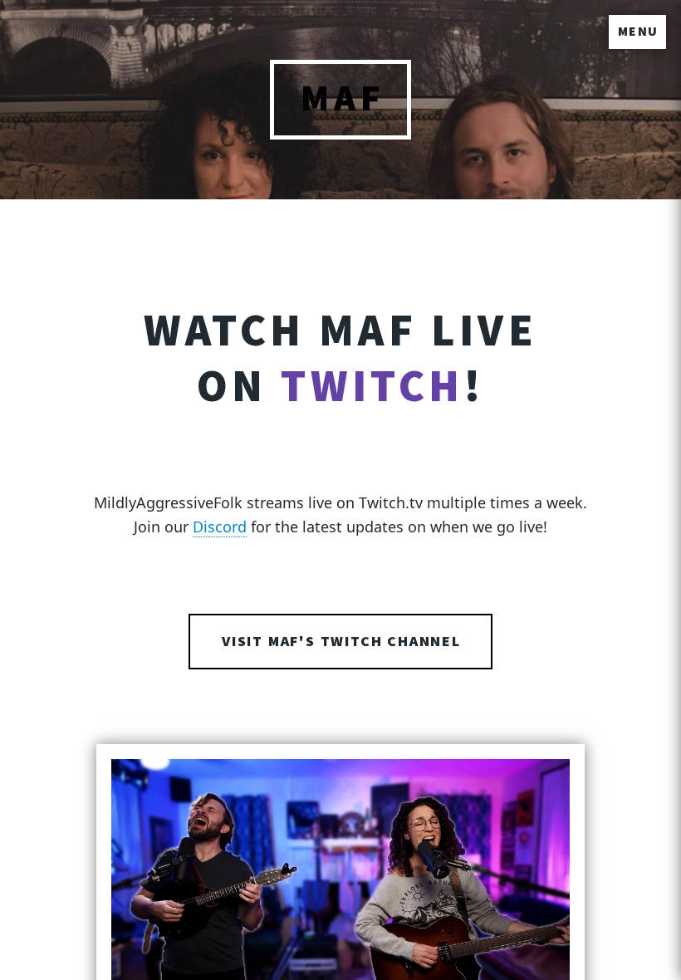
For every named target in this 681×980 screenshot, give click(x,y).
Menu (638, 31)
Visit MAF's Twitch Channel (341, 641)
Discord (220, 527)
